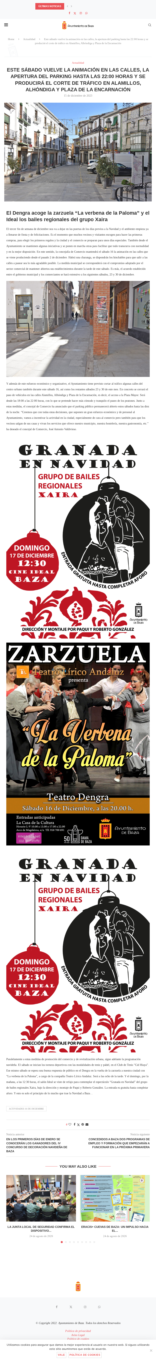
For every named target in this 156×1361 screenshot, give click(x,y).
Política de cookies (78, 1338)
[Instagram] (81, 13)
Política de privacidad (78, 1331)
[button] (67, 6)
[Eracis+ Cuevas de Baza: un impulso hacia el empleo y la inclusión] (115, 1198)
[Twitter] (75, 13)
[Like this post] (69, 1124)
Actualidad (29, 39)
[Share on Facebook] (74, 1124)
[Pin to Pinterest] (82, 1124)
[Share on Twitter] (78, 1125)
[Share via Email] (87, 1124)
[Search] (150, 25)
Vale (61, 1354)
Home (11, 39)
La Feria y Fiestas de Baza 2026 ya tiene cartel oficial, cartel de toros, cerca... (90, 6)
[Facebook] (69, 13)
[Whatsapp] (86, 13)
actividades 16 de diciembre (26, 1109)
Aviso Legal (78, 1335)
